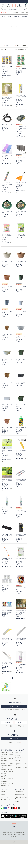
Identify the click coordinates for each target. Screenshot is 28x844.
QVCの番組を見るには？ (21, 767)
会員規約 (17, 801)
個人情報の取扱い (19, 794)
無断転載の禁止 (5, 781)
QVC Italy (23, 832)
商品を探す (4, 13)
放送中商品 (16, 13)
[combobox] (12, 9)
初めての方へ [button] (7, 722)
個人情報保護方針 (19, 792)
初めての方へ (18, 752)
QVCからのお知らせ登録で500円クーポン (13, 710)
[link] (17, 678)
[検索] (25, 9)
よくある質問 (9, 726)
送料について (18, 755)
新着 (22, 13)
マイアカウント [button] (14, 738)
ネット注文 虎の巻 (19, 726)
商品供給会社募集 (5, 799)
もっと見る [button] (13, 842)
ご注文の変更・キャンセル (13, 742)
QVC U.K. (10, 832)
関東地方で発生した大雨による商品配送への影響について (7, 754)
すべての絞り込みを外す (20, 49)
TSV (10, 13)
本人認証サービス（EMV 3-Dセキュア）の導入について (7, 765)
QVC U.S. (5, 832)
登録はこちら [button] (14, 706)
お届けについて (19, 757)
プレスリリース (4, 797)
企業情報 (3, 792)
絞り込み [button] (8, 45)
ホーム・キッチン (7, 16)
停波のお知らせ (5, 776)
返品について (18, 760)
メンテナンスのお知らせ (7, 778)
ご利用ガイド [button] (20, 722)
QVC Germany (17, 832)
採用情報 (3, 794)
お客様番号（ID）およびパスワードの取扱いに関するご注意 (7, 771)
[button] (3, 6)
